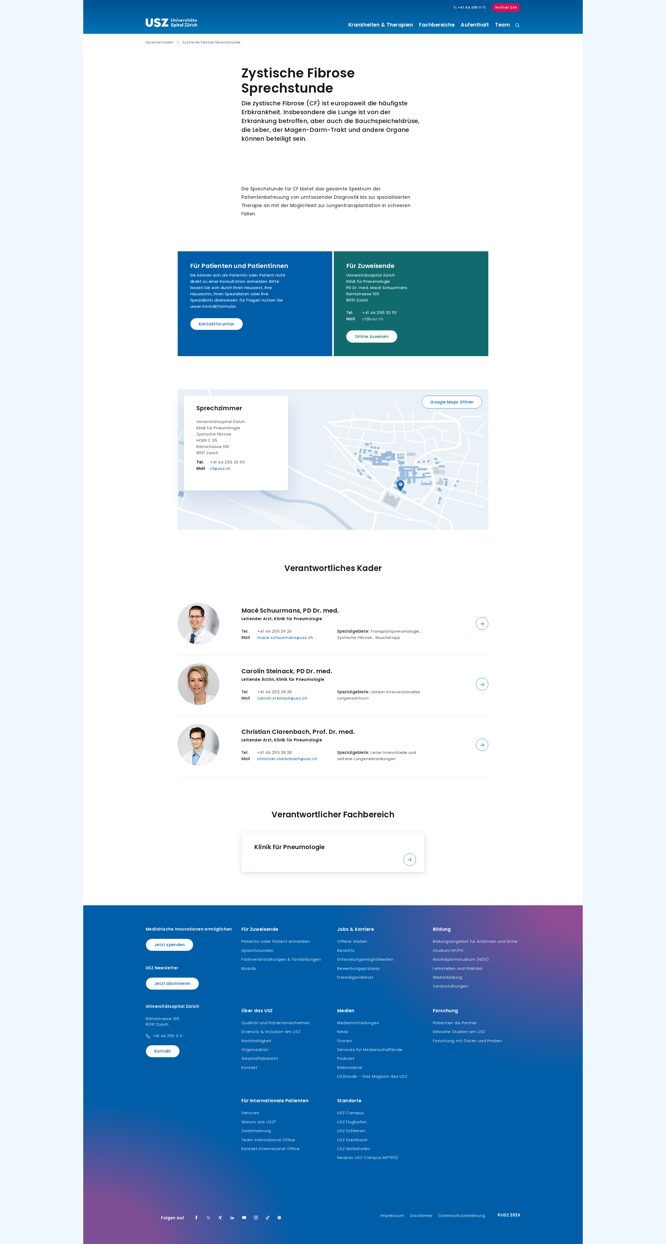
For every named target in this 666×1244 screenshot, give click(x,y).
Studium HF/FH (448, 950)
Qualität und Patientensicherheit (275, 1022)
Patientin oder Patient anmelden (275, 941)
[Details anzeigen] (482, 623)
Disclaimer (421, 1215)
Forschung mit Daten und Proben (467, 1040)
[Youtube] (244, 1218)
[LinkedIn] (232, 1218)
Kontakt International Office (270, 1148)
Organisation (255, 1049)
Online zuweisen (372, 336)
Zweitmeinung (256, 1130)
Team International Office (268, 1140)
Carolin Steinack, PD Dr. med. (286, 671)
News (342, 1031)
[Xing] (220, 1218)
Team (502, 25)
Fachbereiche (436, 25)
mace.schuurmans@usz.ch (285, 637)
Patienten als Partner (455, 1022)
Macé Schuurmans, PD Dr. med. (290, 610)
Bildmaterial (349, 1067)
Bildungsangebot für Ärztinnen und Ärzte (475, 941)
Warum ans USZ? (258, 1122)
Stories (344, 1040)
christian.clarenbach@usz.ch (287, 758)
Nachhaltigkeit (256, 1040)
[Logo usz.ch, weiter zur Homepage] (171, 23)
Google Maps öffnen (451, 402)
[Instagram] (256, 1218)
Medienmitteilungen (358, 1022)
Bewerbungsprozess (358, 968)
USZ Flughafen (352, 1122)
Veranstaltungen (450, 986)
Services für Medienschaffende (369, 1049)
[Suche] (517, 25)
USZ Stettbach (352, 1140)
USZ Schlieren (351, 1130)
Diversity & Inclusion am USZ (270, 1031)
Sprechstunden (160, 42)
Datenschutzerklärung (462, 1215)
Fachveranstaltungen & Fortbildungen (281, 959)
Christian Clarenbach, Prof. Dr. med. (298, 732)
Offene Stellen (352, 941)
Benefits (345, 950)
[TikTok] (268, 1218)
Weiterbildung (447, 977)
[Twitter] (208, 1218)
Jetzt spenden (169, 944)
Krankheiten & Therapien (380, 25)
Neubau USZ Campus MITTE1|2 (367, 1157)
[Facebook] (196, 1218)
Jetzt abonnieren (172, 983)
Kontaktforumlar (216, 324)
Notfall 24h (506, 7)
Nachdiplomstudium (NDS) (461, 959)
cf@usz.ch (372, 319)
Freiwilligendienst (355, 977)
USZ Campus (350, 1112)
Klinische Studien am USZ (459, 1031)
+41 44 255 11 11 (471, 7)
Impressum (392, 1215)
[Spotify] (279, 1218)
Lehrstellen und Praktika (457, 968)
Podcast (346, 1058)
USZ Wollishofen (353, 1148)
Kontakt (162, 1051)
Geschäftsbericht (259, 1058)
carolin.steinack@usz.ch (282, 698)
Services (250, 1112)
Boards (248, 968)
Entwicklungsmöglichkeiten (365, 959)
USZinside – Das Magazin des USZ (372, 1076)
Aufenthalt (475, 25)
